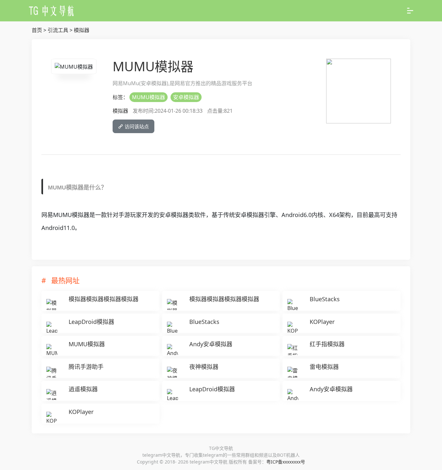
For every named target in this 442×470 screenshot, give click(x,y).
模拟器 (81, 30)
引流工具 (58, 30)
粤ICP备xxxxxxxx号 (285, 462)
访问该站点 (136, 126)
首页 (37, 30)
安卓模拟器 (186, 97)
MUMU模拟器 (148, 97)
